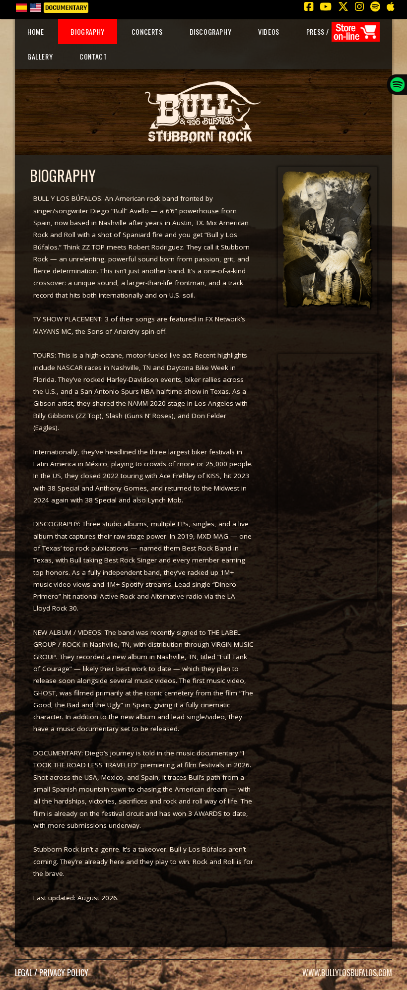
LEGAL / (27, 973)
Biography (87, 31)
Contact (93, 56)
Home (35, 31)
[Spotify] (375, 6)
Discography (211, 31)
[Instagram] (359, 6)
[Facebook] (308, 6)
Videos (268, 31)
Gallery (40, 56)
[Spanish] (21, 6)
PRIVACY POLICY (63, 973)
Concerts (147, 31)
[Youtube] (325, 6)
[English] (35, 6)
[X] (343, 6)
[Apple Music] (390, 6)
